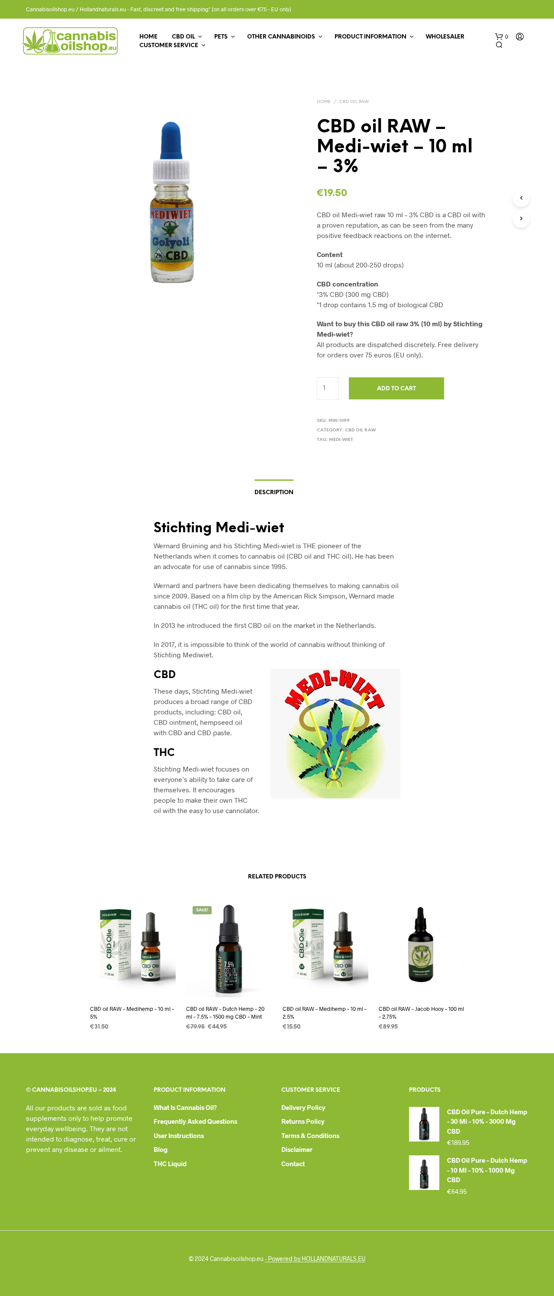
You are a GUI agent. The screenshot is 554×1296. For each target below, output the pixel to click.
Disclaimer (296, 1149)
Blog (160, 1149)
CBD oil (183, 37)
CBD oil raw (354, 102)
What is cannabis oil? (185, 1107)
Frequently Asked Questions (195, 1121)
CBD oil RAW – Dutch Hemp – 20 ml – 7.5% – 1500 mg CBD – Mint (225, 1012)
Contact (293, 1163)
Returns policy (303, 1121)
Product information (370, 37)
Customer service (168, 45)
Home (148, 37)
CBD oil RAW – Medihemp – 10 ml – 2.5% (325, 1012)
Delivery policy (303, 1107)
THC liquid (170, 1163)
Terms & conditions (310, 1135)
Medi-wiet (341, 439)
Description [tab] (273, 492)
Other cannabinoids (281, 37)
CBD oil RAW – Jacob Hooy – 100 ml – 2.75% (421, 1012)
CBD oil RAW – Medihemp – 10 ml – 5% (132, 1012)
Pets (221, 37)
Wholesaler (445, 37)
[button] (501, 36)
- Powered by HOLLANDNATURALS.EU (315, 1258)
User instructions (179, 1135)
